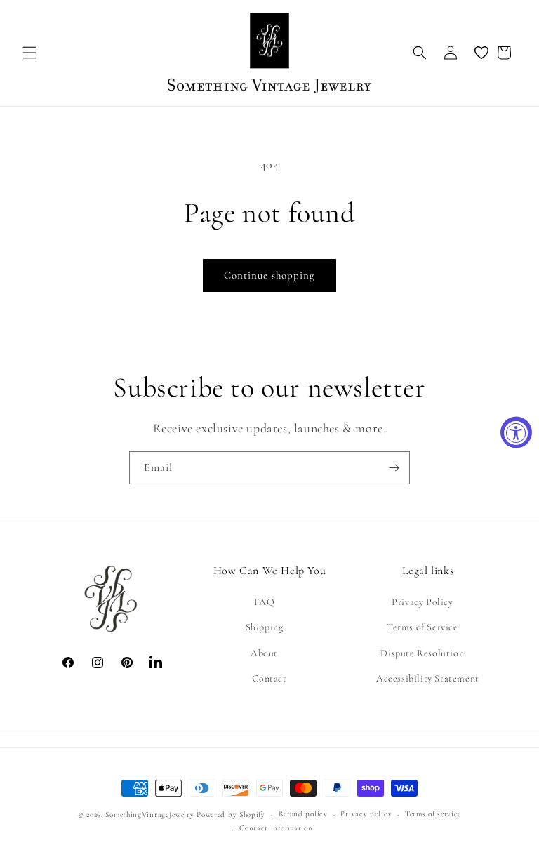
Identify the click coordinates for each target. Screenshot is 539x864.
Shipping (265, 627)
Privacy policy (366, 813)
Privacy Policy (422, 602)
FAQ (264, 602)
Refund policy (303, 813)
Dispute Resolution (422, 653)
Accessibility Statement (427, 678)
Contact (269, 678)
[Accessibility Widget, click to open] (516, 432)
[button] (29, 52)
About (264, 653)
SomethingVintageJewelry (149, 814)
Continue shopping (269, 275)
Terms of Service (422, 627)
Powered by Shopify (231, 814)
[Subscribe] (393, 467)
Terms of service (433, 813)
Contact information (275, 827)
